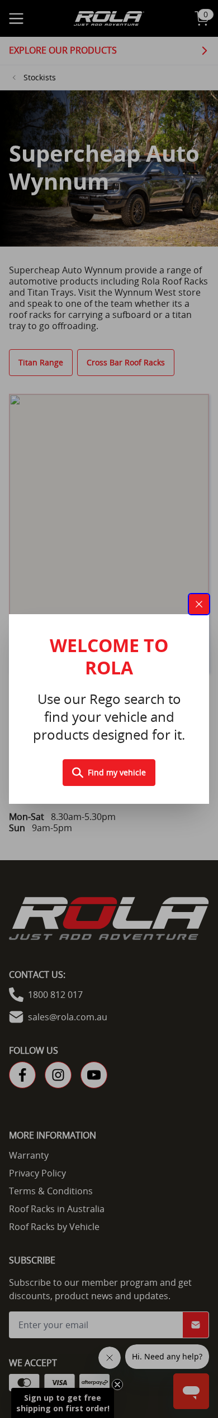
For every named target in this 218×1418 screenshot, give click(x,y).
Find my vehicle (117, 772)
